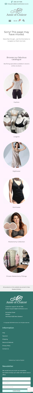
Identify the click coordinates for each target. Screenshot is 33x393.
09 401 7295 (20, 306)
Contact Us (5, 349)
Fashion (16, 102)
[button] (10, 21)
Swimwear (16, 207)
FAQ (3, 333)
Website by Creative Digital (16, 360)
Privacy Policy (6, 345)
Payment (5, 336)
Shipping (5, 339)
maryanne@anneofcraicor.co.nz (18, 308)
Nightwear (16, 171)
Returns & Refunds (7, 342)
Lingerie (16, 137)
